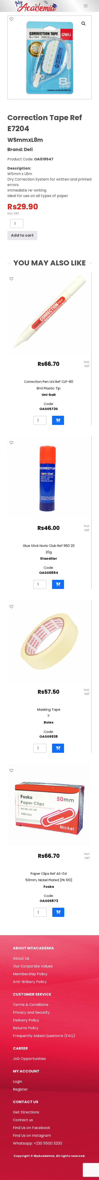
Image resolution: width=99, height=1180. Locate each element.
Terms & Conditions (30, 1004)
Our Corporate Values (33, 966)
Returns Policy (25, 1028)
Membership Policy (30, 974)
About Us (21, 958)
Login (17, 1081)
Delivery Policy (26, 1020)
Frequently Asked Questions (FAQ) (44, 1035)
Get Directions (26, 1112)
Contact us (23, 1120)
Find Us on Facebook (31, 1127)
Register (20, 1089)
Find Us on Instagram (32, 1135)
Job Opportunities (29, 1058)
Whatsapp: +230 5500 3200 (37, 1143)
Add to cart (22, 235)
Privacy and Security (31, 1012)
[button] (83, 23)
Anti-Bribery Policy (30, 981)
